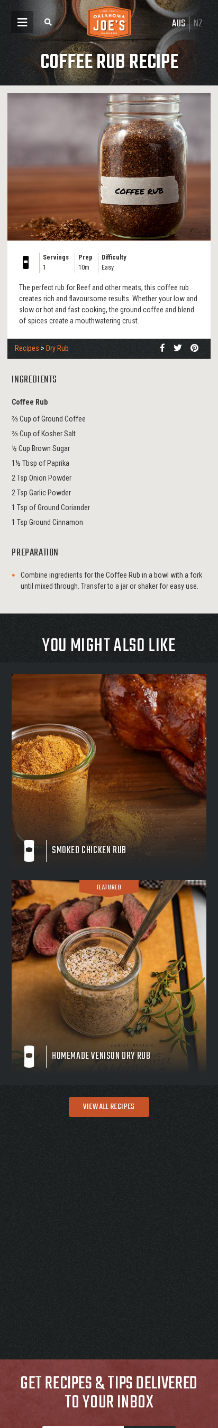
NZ (198, 24)
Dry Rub (57, 348)
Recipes (27, 348)
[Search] (48, 22)
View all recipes (109, 1106)
